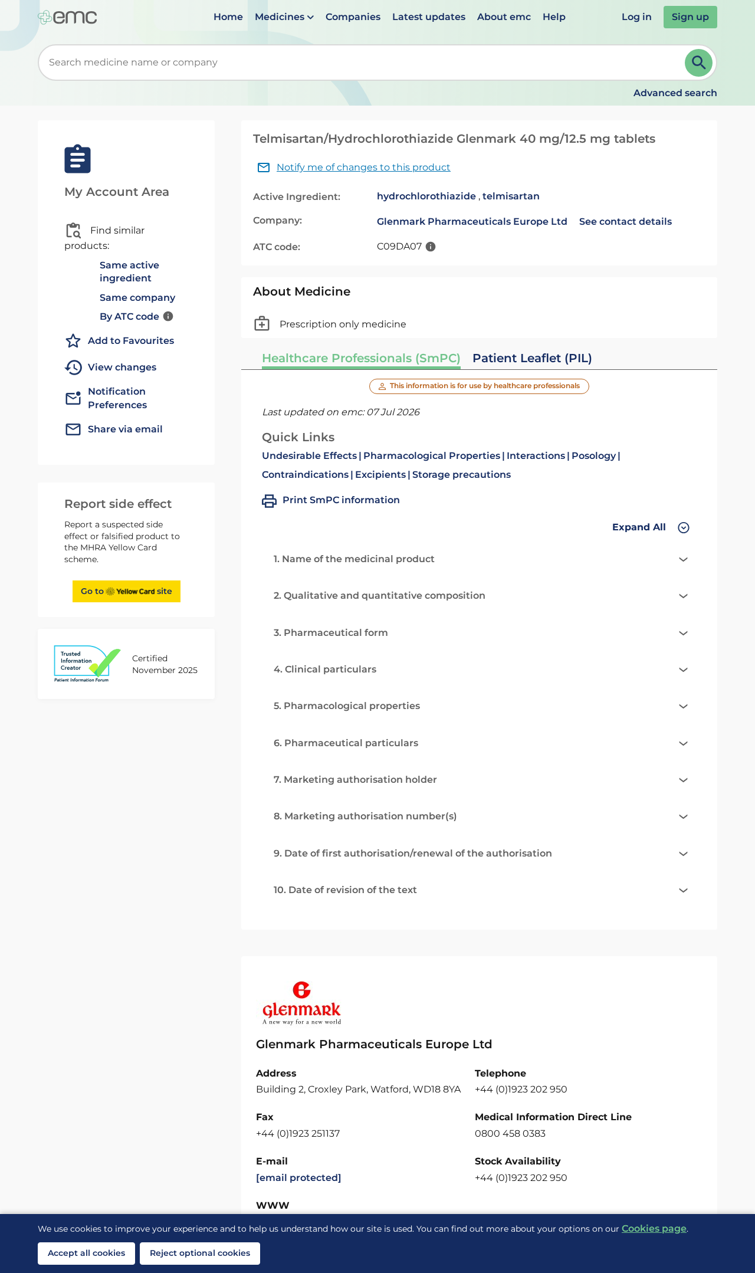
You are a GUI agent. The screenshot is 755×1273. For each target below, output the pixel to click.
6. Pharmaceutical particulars (346, 743)
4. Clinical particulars (325, 669)
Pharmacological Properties (431, 455)
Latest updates (428, 16)
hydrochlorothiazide (426, 196)
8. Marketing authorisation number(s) (365, 816)
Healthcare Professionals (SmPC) (361, 358)
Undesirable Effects (309, 455)
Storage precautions (461, 474)
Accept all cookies (86, 1253)
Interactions (536, 455)
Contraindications (305, 474)
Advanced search (675, 93)
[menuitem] (228, 17)
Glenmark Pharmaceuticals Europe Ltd (472, 221)
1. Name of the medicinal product (354, 559)
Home (228, 16)
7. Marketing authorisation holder (355, 779)
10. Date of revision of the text (345, 889)
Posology (594, 455)
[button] (284, 17)
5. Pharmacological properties (347, 705)
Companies (353, 16)
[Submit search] (699, 63)
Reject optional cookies (200, 1253)
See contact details (625, 221)
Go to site (126, 591)
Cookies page (654, 1228)
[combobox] (363, 62)
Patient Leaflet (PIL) (532, 358)
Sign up (690, 16)
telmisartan (511, 196)
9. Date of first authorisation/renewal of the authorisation (413, 853)
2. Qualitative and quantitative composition (379, 595)
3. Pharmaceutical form (331, 632)
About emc (504, 16)
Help (554, 16)
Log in (637, 16)
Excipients (380, 474)
